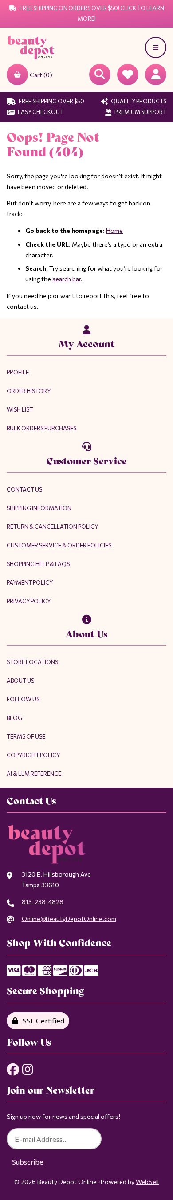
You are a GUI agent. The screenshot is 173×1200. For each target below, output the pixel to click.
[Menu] (155, 47)
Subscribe (27, 1161)
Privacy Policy (29, 601)
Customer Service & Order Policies (59, 545)
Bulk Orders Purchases (41, 428)
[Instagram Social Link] (27, 1069)
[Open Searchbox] (99, 74)
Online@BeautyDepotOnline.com (69, 918)
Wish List (20, 409)
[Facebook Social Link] (13, 1069)
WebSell (147, 1181)
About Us (20, 680)
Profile (18, 372)
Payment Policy (30, 582)
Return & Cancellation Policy (52, 526)
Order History (29, 390)
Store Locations (32, 661)
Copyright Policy (33, 755)
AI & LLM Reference (34, 773)
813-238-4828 (42, 901)
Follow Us (23, 699)
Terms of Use (26, 736)
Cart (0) (41, 75)
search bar (66, 279)
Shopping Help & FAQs (38, 563)
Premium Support (140, 111)
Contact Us (24, 489)
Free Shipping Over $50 (51, 101)
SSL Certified (42, 1020)
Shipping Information (39, 507)
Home (114, 230)
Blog (14, 717)
